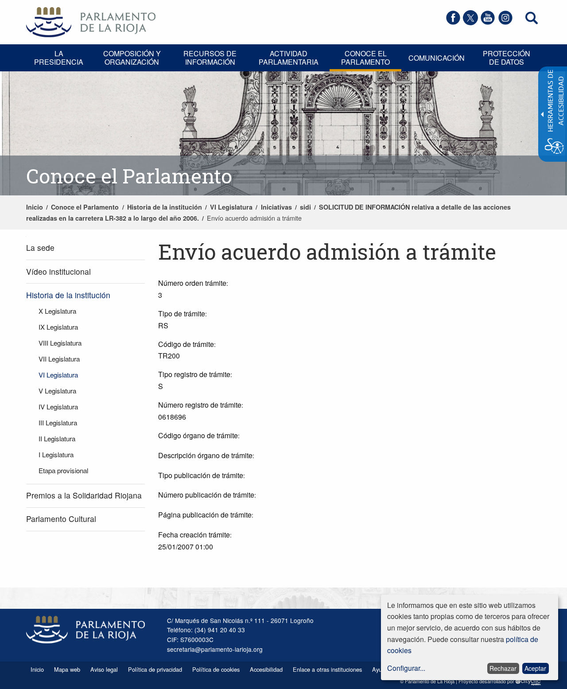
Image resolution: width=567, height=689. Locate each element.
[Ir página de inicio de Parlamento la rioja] (90, 21)
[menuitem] (85, 248)
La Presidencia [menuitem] (58, 57)
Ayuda (380, 669)
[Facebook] (453, 22)
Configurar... (406, 668)
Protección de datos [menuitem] (506, 57)
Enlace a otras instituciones (327, 669)
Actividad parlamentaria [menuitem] (288, 57)
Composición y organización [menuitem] (132, 57)
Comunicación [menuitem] (436, 58)
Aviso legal (104, 669)
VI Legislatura (231, 206)
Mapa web (67, 669)
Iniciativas (276, 206)
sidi (305, 206)
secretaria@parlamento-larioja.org (215, 649)
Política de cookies (216, 669)
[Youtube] (488, 22)
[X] (470, 22)
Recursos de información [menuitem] (210, 57)
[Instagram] (505, 22)
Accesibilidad (266, 669)
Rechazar (503, 668)
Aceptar (535, 668)
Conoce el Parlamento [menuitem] (365, 57)
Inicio (34, 206)
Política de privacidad (155, 669)
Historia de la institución (164, 206)
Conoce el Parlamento (85, 206)
